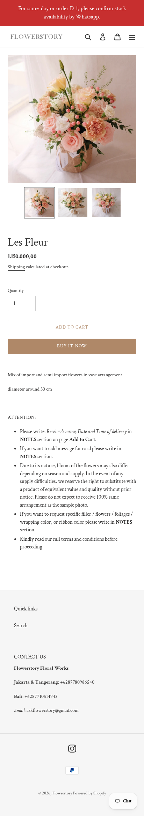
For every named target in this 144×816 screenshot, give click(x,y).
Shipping (16, 267)
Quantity (16, 291)
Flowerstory (62, 793)
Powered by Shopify (89, 793)
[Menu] (132, 36)
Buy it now (72, 346)
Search (21, 625)
